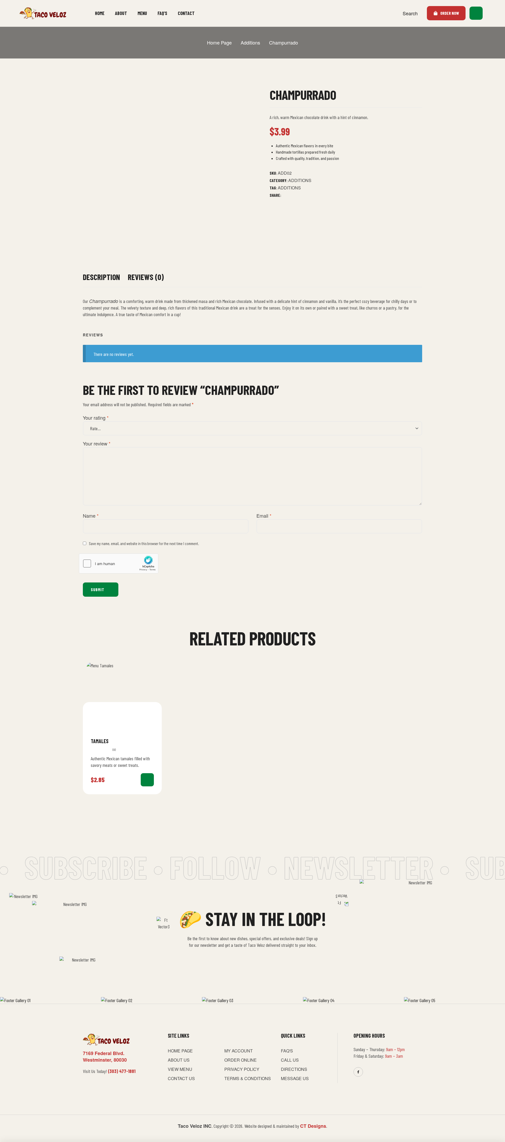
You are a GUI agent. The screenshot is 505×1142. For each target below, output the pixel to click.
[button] (490, 13)
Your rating (96, 417)
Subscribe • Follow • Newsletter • (214, 867)
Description (101, 277)
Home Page (219, 42)
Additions (250, 42)
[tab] (101, 279)
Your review (96, 443)
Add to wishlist (152, 741)
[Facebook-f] (358, 1072)
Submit (97, 589)
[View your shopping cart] (476, 13)
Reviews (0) (146, 277)
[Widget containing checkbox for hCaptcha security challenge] (118, 563)
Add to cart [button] (147, 779)
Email (263, 515)
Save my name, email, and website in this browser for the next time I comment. (144, 543)
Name (91, 515)
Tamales (99, 741)
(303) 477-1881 (121, 1071)
